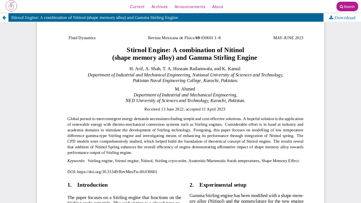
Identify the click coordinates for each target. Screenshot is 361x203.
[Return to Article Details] (4, 17)
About (217, 6)
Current (137, 6)
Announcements (190, 6)
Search (349, 6)
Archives (159, 6)
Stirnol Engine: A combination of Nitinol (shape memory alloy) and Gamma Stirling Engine (94, 17)
